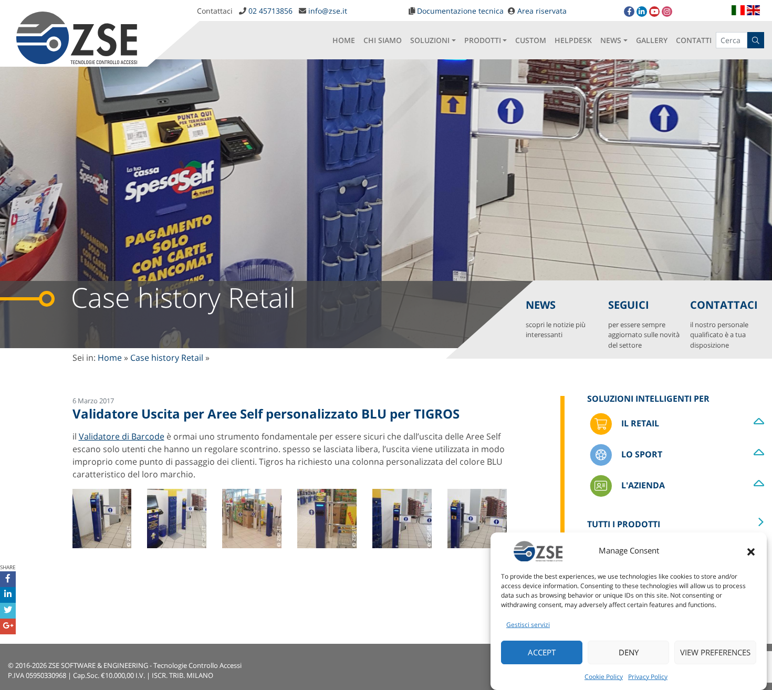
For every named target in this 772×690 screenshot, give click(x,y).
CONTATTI (694, 40)
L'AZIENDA (642, 484)
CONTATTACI (724, 324)
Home (110, 357)
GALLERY (651, 40)
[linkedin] (642, 11)
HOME (343, 40)
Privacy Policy (647, 676)
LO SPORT (640, 453)
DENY (629, 652)
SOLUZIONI (430, 40)
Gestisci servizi (528, 624)
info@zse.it (327, 11)
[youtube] (654, 11)
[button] (751, 551)
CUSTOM (530, 40)
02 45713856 (270, 11)
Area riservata (542, 11)
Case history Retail (166, 357)
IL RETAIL (639, 422)
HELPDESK (573, 40)
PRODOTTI (482, 40)
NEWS (610, 40)
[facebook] (629, 11)
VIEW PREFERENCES (715, 652)
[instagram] (667, 11)
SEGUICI (644, 324)
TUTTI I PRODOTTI (623, 524)
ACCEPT (542, 652)
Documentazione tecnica (460, 11)
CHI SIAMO (382, 40)
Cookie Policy (604, 676)
